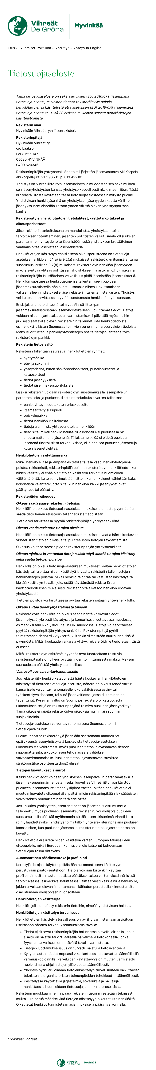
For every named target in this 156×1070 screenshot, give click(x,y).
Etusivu (13, 48)
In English (94, 48)
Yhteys (79, 48)
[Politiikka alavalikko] (53, 48)
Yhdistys (62, 48)
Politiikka (44, 48)
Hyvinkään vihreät (22, 1039)
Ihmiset (29, 48)
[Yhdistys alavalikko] (71, 48)
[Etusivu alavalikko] (21, 48)
